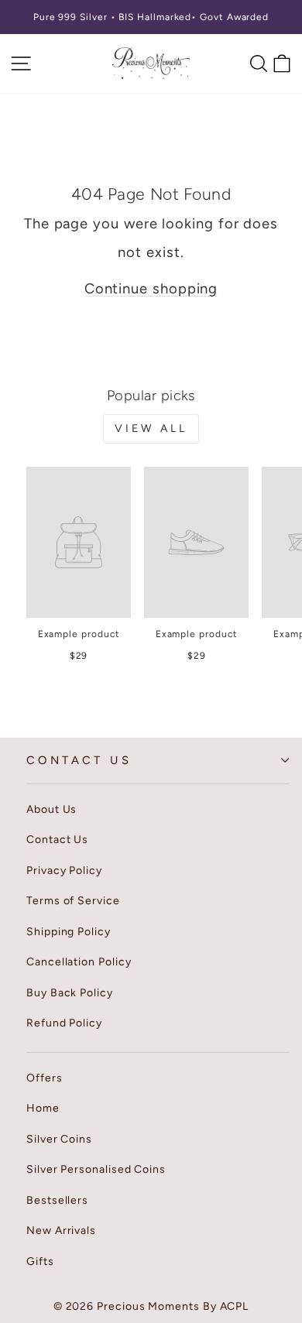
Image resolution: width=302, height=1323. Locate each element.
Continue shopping (151, 288)
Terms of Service (73, 900)
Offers (44, 1078)
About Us (51, 809)
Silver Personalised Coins (96, 1169)
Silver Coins (59, 1139)
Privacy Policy (64, 870)
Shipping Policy (68, 931)
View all (151, 428)
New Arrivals (61, 1230)
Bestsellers (57, 1200)
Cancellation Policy (78, 961)
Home (43, 1108)
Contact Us (79, 760)
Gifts (40, 1261)
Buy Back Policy (69, 992)
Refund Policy (64, 1023)
